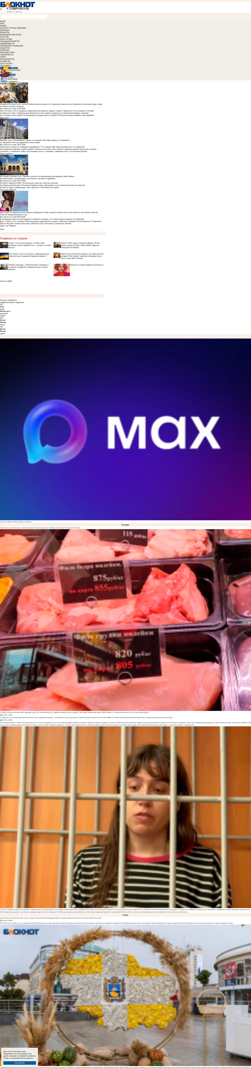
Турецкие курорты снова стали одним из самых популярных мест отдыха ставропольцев (153, 923)
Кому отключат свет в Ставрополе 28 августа (66, 528)
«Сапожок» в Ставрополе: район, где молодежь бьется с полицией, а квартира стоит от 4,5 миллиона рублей (43, 151)
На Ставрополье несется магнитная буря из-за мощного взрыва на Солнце (209, 923)
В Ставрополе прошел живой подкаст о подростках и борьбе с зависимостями (169, 725)
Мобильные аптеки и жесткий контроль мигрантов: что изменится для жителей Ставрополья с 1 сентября (115, 909)
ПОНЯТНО (20, 1063)
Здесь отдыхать (6, 154)
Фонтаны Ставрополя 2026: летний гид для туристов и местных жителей (29, 183)
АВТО (2, 24)
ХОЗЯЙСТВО (5, 61)
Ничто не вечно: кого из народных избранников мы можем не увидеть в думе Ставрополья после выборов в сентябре (47, 111)
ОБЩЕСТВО (5, 48)
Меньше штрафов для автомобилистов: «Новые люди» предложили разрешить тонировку (89, 912)
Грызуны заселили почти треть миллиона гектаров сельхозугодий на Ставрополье (95, 923)
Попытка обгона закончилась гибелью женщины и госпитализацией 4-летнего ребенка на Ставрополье (155, 912)
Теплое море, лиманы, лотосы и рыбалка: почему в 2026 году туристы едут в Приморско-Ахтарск (34, 923)
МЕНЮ (2, 21)
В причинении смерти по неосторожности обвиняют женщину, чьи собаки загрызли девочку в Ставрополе (42, 219)
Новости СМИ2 (6, 281)
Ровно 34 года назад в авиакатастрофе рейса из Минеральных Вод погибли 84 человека (144, 717)
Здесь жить (4, 117)
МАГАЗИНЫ (12, 79)
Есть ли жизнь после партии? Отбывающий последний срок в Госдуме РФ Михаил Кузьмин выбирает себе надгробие (47, 115)
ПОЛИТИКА (4, 50)
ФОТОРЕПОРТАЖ (7, 59)
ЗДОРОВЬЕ (5, 30)
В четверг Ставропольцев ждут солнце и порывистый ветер (22, 918)
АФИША (3, 26)
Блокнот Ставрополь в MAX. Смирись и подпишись (16, 521)
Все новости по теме (8, 109)
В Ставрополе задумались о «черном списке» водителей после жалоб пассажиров (73, 725)
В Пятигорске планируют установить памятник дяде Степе (122, 725)
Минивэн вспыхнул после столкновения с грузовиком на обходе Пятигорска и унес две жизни (220, 909)
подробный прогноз (7, 302)
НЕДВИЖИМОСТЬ (7, 44)
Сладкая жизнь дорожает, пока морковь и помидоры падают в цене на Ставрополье (30, 912)
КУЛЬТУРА (4, 37)
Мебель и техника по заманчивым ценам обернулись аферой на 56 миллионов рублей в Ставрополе (135, 722)
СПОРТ (3, 57)
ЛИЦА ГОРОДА (6, 39)
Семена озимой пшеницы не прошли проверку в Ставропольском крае (26, 528)
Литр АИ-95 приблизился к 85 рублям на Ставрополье (170, 909)
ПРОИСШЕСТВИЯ (7, 52)
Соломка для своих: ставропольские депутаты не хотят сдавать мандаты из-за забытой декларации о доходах (44, 113)
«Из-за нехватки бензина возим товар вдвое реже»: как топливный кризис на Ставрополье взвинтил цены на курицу (41, 712)
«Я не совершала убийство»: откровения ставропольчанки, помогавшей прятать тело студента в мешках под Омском (41, 909)
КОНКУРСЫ (5, 32)
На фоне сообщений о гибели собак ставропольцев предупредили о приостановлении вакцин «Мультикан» (206, 722)
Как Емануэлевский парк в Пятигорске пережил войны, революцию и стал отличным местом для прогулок (42, 185)
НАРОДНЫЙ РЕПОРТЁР (10, 41)
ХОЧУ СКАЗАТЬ (6, 64)
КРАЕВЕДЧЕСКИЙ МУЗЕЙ (10, 35)
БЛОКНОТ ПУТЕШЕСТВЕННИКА (13, 28)
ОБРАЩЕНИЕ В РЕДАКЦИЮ (11, 46)
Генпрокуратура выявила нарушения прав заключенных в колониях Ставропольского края (73, 918)
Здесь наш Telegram (8, 226)
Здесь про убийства (8, 190)
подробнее (20, 302)
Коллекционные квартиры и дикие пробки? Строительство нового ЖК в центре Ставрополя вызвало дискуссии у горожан (48, 149)
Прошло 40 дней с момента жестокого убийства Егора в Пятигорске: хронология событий (35, 224)
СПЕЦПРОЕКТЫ (6, 55)
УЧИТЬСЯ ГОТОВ (13, 70)
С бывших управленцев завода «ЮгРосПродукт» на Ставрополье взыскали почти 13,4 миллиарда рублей (115, 712)
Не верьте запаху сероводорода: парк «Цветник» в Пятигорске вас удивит (29, 187)
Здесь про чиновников (9, 81)
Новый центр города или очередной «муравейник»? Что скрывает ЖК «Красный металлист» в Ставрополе (42, 147)
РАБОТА (14, 68)
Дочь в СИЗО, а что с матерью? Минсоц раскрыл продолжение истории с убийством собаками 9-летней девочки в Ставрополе (50, 221)
